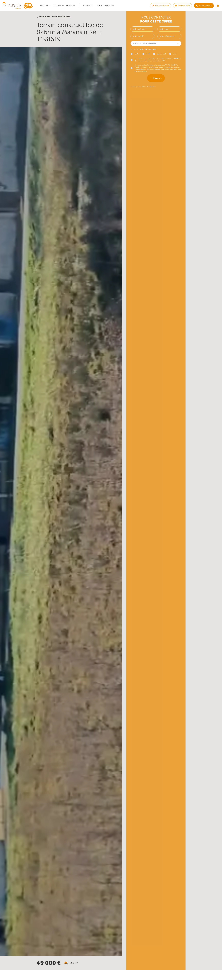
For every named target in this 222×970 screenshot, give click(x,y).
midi (148, 54)
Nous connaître (105, 5)
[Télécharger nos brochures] (218, 6)
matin (137, 54)
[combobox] (156, 43)
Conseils (87, 5)
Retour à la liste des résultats (54, 16)
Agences (70, 5)
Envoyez (157, 78)
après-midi (161, 54)
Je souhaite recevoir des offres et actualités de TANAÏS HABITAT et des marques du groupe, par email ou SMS (158, 60)
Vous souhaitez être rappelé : (144, 49)
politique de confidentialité (167, 69)
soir (174, 54)
